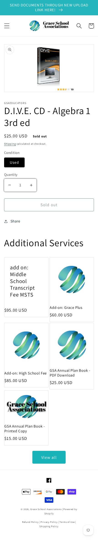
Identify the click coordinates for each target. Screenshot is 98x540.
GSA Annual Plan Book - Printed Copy (24, 428)
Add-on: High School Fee (25, 373)
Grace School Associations (46, 509)
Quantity (11, 174)
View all (49, 457)
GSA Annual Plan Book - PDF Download (70, 373)
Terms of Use (67, 522)
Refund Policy (30, 522)
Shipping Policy (49, 526)
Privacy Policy (49, 522)
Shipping (10, 143)
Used (14, 162)
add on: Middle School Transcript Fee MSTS (22, 281)
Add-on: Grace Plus (66, 307)
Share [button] (15, 221)
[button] (7, 26)
